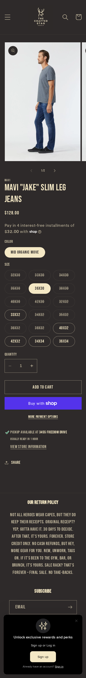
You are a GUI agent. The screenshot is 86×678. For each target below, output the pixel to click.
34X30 (67, 277)
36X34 (64, 341)
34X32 (43, 316)
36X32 (19, 329)
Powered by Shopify (59, 675)
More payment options (43, 417)
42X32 (15, 341)
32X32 (67, 303)
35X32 (67, 316)
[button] (7, 17)
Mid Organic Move (25, 252)
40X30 (19, 303)
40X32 (64, 328)
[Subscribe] (70, 607)
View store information (28, 446)
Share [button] (15, 462)
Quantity (11, 354)
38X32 (43, 329)
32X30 (19, 277)
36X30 (39, 288)
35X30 (19, 290)
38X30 (67, 290)
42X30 (43, 303)
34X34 (39, 341)
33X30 (43, 277)
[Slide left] (31, 171)
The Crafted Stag (36, 675)
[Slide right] (55, 171)
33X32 (15, 314)
